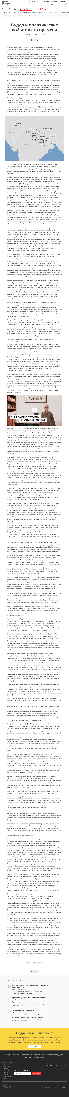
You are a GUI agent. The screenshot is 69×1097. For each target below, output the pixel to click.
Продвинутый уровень (26, 9)
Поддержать (45, 9)
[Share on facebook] (31, 40)
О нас (36, 9)
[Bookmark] (37, 40)
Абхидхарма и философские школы (27, 12)
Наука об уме (12, 12)
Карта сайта (6, 1066)
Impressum (64, 1087)
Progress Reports (7, 1076)
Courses (4, 1078)
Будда (28, 962)
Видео (55, 1)
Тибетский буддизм (13, 9)
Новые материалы (8, 1074)
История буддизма (37, 962)
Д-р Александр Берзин (31, 34)
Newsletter (5, 1072)
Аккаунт (63, 1)
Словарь (46, 1)
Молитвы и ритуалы (51, 12)
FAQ (3, 1064)
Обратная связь (7, 1062)
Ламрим (4, 12)
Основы (4, 9)
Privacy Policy (6, 1070)
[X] (34, 40)
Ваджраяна (42, 12)
